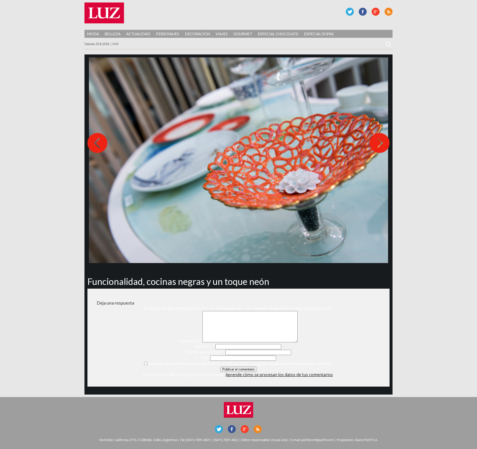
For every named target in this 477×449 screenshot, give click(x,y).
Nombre (205, 346)
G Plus (376, 12)
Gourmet (242, 34)
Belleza (112, 34)
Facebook (363, 12)
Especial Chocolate (278, 34)
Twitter (350, 12)
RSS (389, 12)
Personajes (167, 34)
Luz (104, 12)
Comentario (190, 341)
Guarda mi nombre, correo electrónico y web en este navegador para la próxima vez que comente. (241, 363)
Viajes (222, 34)
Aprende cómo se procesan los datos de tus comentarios (279, 374)
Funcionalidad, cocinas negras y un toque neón (178, 281)
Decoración (197, 34)
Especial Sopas (319, 34)
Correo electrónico (205, 352)
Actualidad (138, 34)
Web (205, 357)
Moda (93, 34)
